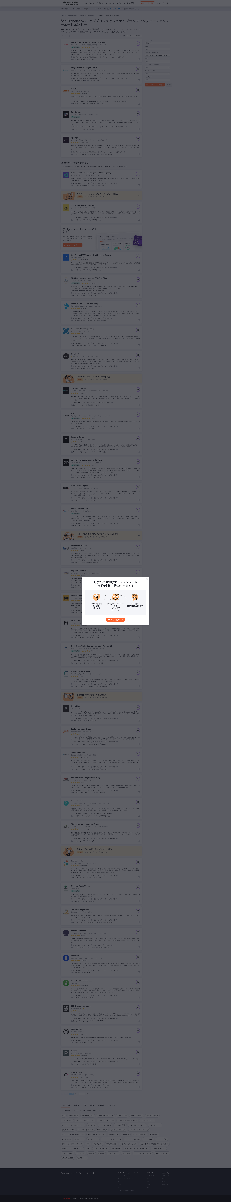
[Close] (147, 579)
